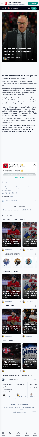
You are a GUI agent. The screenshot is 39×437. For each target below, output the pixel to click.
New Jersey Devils (15, 186)
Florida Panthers (17, 182)
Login (33, 8)
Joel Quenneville (31, 184)
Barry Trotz (5, 186)
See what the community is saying (15, 375)
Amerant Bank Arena (19, 184)
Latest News (7, 190)
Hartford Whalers (7, 184)
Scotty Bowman (7, 182)
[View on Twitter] (34, 166)
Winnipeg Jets (6, 188)
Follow (22, 167)
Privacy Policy (22, 412)
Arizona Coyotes (26, 186)
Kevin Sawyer (16, 188)
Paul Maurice (27, 182)
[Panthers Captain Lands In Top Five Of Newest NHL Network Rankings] (11, 234)
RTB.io (21, 409)
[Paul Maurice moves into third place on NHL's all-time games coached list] (19, 37)
